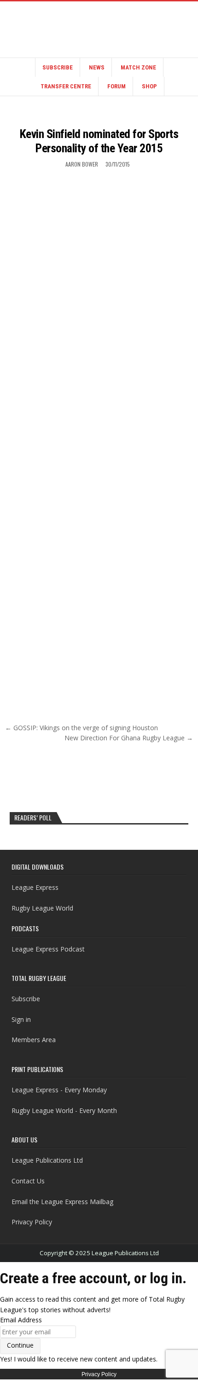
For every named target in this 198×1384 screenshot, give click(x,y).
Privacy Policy (32, 1221)
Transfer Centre (66, 86)
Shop (149, 86)
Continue (20, 1345)
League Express (35, 887)
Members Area (34, 1039)
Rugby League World (42, 908)
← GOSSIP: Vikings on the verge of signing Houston (81, 727)
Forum (116, 86)
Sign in (21, 1019)
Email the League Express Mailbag (62, 1201)
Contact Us (28, 1180)
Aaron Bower (81, 164)
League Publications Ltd (47, 1160)
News (97, 67)
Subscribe (57, 67)
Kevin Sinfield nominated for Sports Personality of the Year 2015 (99, 141)
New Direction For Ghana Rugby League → (128, 737)
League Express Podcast (48, 949)
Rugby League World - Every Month (64, 1110)
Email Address (21, 1319)
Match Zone (138, 67)
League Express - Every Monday (59, 1089)
